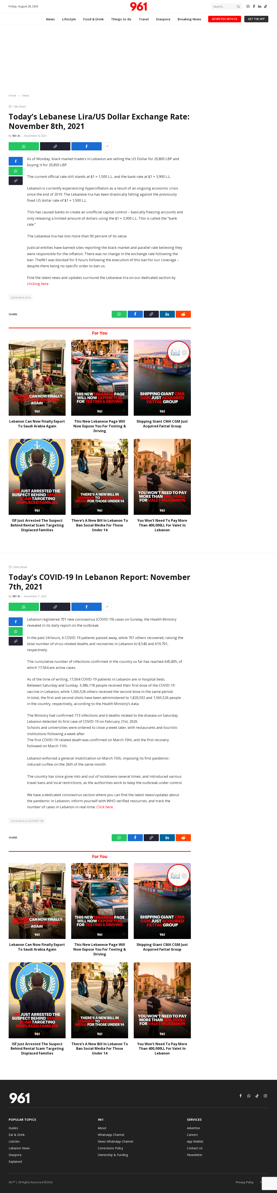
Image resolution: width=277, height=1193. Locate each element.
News (50, 19)
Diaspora (163, 19)
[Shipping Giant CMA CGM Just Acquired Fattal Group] (162, 378)
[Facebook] (16, 161)
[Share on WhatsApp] (24, 146)
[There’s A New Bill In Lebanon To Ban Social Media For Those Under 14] (99, 477)
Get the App (256, 19)
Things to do (121, 19)
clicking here (38, 283)
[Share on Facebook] (86, 146)
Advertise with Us (224, 19)
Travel (144, 19)
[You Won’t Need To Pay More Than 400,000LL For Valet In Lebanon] (162, 477)
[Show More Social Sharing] (107, 146)
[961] (138, 6)
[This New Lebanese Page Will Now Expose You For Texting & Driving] (99, 378)
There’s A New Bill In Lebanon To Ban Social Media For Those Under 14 (99, 525)
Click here (105, 806)
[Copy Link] (55, 146)
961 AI (16, 136)
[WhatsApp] (16, 171)
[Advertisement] (138, 59)
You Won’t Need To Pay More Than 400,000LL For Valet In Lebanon (162, 525)
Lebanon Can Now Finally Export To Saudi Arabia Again (37, 423)
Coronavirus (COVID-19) (27, 821)
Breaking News (189, 19)
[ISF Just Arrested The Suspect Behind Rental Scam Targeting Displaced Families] (37, 477)
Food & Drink (93, 19)
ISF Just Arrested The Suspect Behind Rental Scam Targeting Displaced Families (37, 525)
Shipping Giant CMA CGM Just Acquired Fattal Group (162, 423)
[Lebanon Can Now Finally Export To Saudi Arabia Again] (37, 378)
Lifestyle (69, 19)
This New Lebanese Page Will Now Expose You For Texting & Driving (99, 426)
